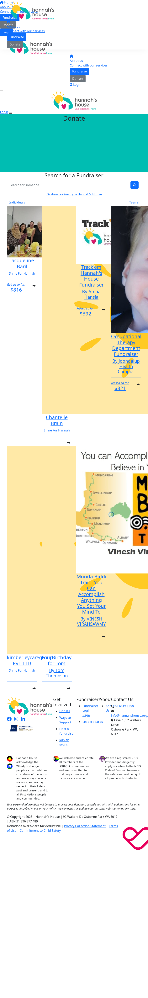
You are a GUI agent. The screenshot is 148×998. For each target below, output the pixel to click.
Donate (14, 44)
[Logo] (31, 10)
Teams (134, 202)
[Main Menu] (1, 90)
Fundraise (16, 37)
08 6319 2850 (124, 706)
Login (76, 84)
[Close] (10, 113)
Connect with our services (26, 31)
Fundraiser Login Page (90, 710)
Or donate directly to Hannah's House (74, 194)
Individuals (17, 202)
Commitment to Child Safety (40, 830)
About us (13, 26)
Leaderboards (92, 722)
